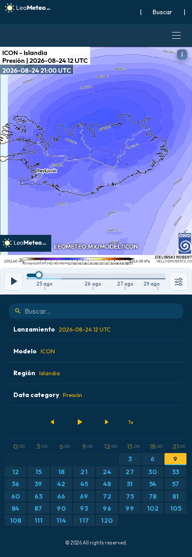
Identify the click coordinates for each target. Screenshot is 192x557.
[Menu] (176, 35)
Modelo (34, 351)
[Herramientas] (178, 281)
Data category (47, 395)
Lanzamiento (62, 329)
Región (36, 373)
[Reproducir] (79, 422)
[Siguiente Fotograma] (106, 422)
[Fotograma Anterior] (53, 422)
